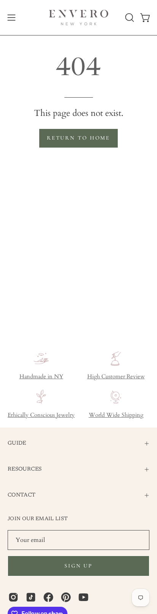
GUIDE (17, 443)
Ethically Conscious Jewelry (41, 415)
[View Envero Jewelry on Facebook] (48, 597)
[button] (128, 17)
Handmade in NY (41, 377)
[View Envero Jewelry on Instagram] (13, 597)
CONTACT (22, 495)
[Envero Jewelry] (79, 17)
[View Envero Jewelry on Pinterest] (66, 597)
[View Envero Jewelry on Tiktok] (31, 597)
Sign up (78, 566)
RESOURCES (25, 469)
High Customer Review (116, 377)
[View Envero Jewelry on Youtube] (83, 597)
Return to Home (78, 138)
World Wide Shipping (116, 415)
